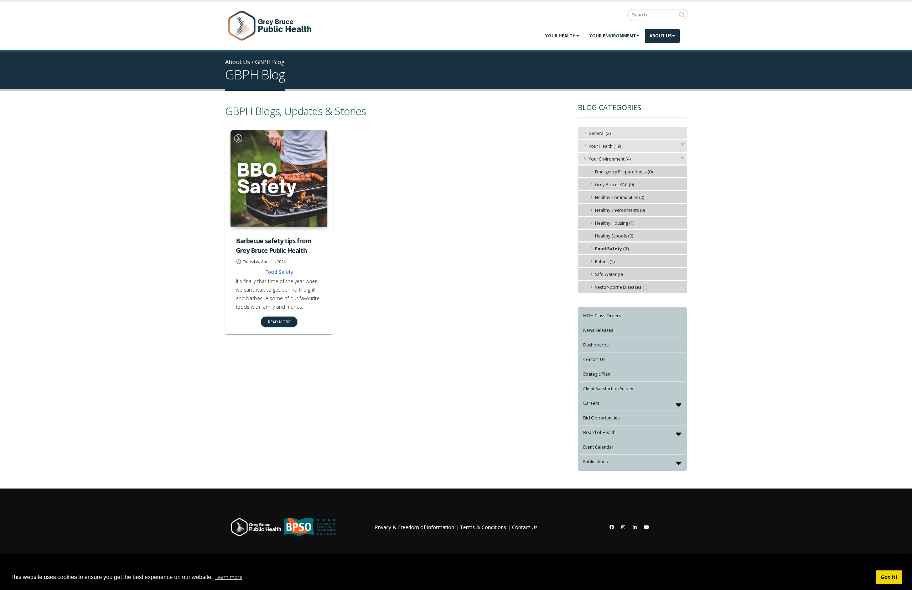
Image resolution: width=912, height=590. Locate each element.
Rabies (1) (605, 262)
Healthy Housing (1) (614, 223)
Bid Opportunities (601, 418)
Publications (595, 462)
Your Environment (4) (610, 159)
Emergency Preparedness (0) (624, 172)
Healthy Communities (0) (619, 197)
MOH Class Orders (602, 316)
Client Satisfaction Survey (608, 389)
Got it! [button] (889, 577)
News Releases (598, 330)
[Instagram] (623, 527)
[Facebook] (612, 527)
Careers (591, 403)
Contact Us (594, 359)
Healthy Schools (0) (614, 236)
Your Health (560, 36)
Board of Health (599, 432)
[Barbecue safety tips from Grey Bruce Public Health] (278, 178)
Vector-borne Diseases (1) (621, 287)
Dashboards (595, 345)
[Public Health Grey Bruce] (269, 25)
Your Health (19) (605, 146)
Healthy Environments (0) (620, 210)
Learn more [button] (228, 577)
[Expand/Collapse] (682, 144)
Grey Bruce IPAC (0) (614, 185)
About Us (660, 36)
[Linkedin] (635, 527)
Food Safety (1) (612, 249)
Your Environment (612, 36)
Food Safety (279, 271)
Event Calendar (598, 447)
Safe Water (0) (609, 274)
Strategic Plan (596, 374)
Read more (279, 321)
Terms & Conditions (483, 527)
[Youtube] (646, 527)
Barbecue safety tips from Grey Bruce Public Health (273, 245)
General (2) (600, 133)
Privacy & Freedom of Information (414, 527)
